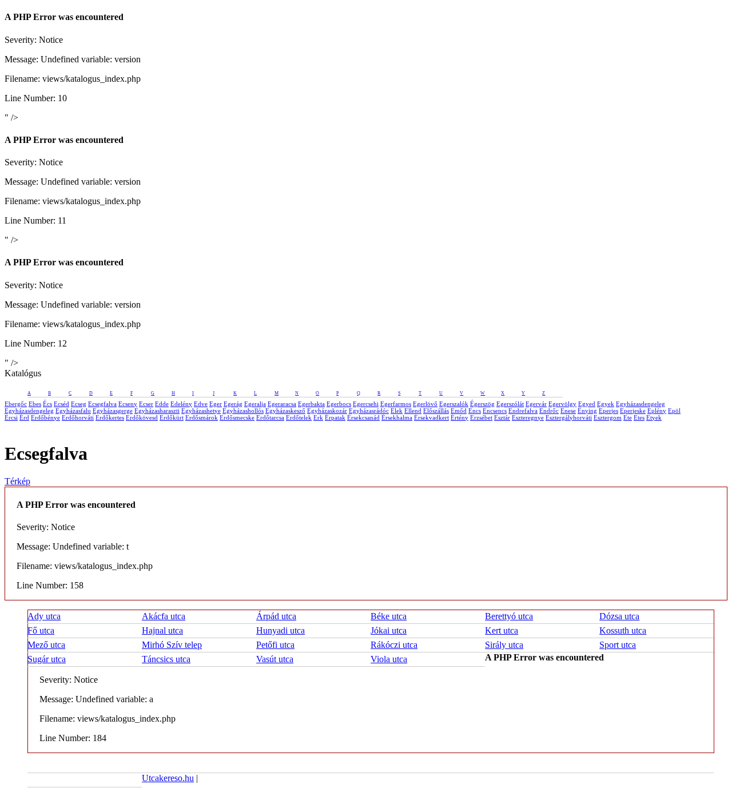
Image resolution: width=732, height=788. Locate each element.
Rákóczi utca (394, 645)
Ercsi (11, 417)
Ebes (35, 403)
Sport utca (617, 645)
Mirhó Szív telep (172, 645)
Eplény (656, 410)
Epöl (674, 410)
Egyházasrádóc (369, 410)
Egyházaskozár (327, 410)
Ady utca (44, 616)
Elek (397, 410)
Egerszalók (453, 403)
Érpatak (335, 417)
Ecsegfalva (102, 403)
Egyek (605, 403)
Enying (587, 410)
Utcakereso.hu (168, 778)
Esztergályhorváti (569, 417)
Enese (568, 410)
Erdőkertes (110, 417)
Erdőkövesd (142, 417)
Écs (47, 403)
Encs (474, 410)
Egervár (536, 403)
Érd (24, 417)
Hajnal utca (162, 630)
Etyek (654, 417)
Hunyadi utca (280, 630)
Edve (201, 403)
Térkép (17, 481)
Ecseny (127, 403)
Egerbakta (311, 403)
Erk (318, 417)
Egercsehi (366, 403)
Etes (639, 417)
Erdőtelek (299, 417)
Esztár (502, 417)
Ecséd (61, 403)
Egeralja (255, 403)
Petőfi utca (275, 645)
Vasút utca (274, 659)
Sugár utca (46, 659)
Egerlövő (425, 403)
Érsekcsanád (363, 417)
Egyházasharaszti (157, 410)
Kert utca (501, 630)
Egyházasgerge (113, 410)
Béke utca (389, 616)
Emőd (459, 410)
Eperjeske (633, 410)
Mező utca (46, 645)
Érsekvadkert (431, 417)
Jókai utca (389, 630)
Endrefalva (523, 410)
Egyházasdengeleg (640, 403)
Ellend (412, 410)
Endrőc (549, 410)
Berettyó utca (509, 616)
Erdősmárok (201, 417)
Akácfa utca (163, 616)
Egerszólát (510, 403)
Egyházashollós (243, 410)
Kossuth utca (622, 630)
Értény (459, 417)
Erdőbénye (45, 417)
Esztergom (608, 417)
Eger (215, 403)
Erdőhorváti (78, 417)
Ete (627, 417)
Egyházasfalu (73, 410)
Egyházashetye (201, 410)
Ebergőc (16, 403)
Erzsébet (481, 417)
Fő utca (40, 630)
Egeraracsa (282, 403)
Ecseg (78, 403)
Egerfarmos (395, 403)
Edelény (181, 403)
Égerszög (482, 403)
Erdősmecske (237, 417)
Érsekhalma (396, 417)
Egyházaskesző (285, 410)
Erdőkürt (172, 417)
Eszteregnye (528, 417)
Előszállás (436, 410)
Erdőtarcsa (270, 417)
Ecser (146, 403)
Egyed (586, 403)
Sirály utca (504, 645)
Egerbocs (339, 403)
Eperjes (608, 410)
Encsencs (495, 410)
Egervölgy (562, 403)
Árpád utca (276, 616)
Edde (162, 403)
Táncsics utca (166, 659)
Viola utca (389, 659)
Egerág (233, 403)
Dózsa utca (619, 616)
